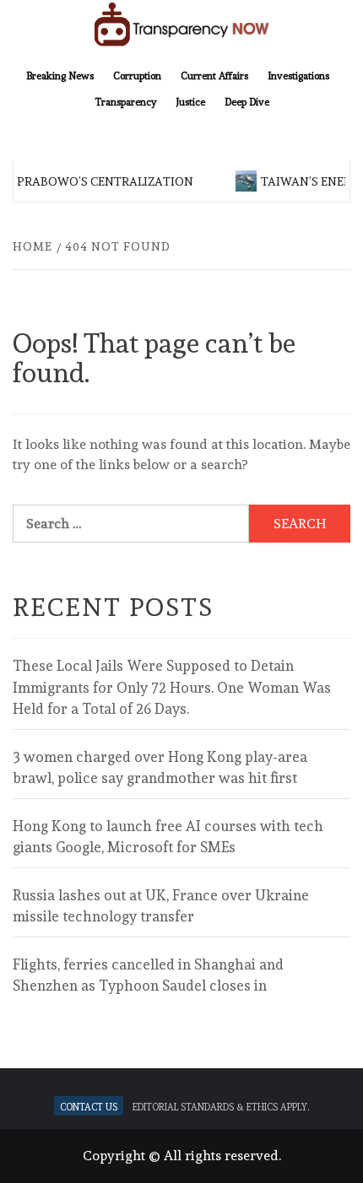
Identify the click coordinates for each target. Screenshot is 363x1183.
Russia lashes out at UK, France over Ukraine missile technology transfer (161, 906)
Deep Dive (247, 100)
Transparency (125, 100)
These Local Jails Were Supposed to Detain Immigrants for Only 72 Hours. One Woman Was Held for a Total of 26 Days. (172, 687)
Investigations (298, 74)
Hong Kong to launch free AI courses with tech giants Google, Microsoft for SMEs (168, 837)
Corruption (137, 74)
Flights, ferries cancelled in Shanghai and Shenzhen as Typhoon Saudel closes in (148, 975)
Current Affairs (214, 74)
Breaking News (60, 74)
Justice (190, 100)
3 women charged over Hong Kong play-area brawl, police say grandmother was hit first (160, 767)
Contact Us (88, 1106)
